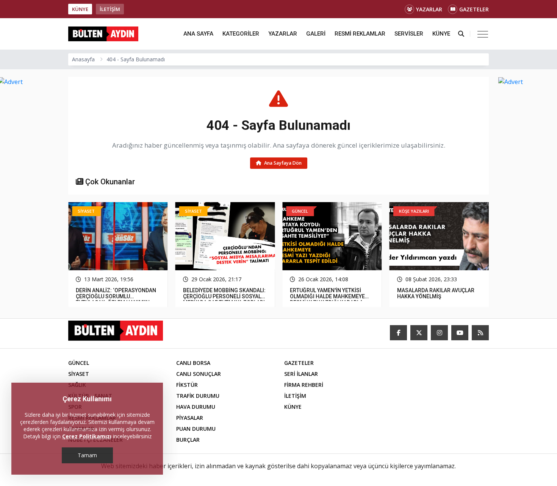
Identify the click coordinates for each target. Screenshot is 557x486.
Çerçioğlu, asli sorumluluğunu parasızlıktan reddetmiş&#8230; (438, 293)
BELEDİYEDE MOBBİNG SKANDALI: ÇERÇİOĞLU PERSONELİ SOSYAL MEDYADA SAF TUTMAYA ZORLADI (117, 296)
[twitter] (418, 332)
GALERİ (315, 33)
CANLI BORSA (193, 362)
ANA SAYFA (198, 33)
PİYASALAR (189, 417)
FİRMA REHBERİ (303, 384)
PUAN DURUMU (196, 428)
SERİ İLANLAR (301, 373)
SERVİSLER (408, 33)
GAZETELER (474, 9)
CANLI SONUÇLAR (198, 373)
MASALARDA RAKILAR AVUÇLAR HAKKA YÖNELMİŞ (328, 293)
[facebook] (398, 332)
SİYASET (78, 373)
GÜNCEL (78, 362)
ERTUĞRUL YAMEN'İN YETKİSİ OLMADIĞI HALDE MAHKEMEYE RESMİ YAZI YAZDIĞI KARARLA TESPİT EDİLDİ (220, 299)
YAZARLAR (429, 9)
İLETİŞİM (110, 9)
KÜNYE (80, 9)
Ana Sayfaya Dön (282, 163)
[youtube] (459, 332)
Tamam (87, 455)
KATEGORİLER (240, 33)
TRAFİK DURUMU (197, 395)
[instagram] (439, 332)
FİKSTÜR (187, 384)
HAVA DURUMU (195, 406)
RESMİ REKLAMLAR (360, 33)
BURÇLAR (188, 439)
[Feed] (480, 332)
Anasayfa (83, 59)
